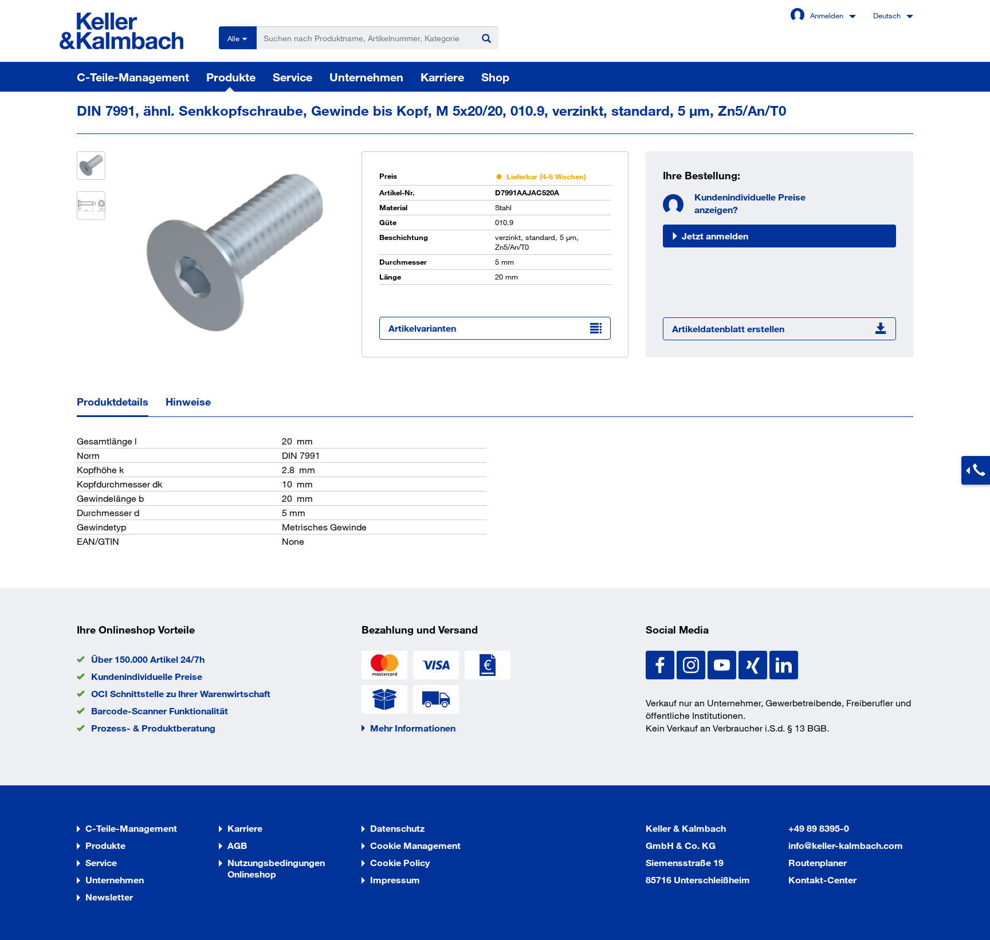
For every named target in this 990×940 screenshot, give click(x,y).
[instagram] (692, 663)
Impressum (395, 879)
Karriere (442, 77)
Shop (495, 77)
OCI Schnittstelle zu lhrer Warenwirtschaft (180, 693)
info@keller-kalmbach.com (845, 845)
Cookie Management (415, 845)
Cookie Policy (400, 862)
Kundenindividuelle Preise (146, 676)
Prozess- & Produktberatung (153, 727)
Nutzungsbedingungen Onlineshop (276, 868)
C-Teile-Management (133, 77)
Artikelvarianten (422, 327)
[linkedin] (783, 663)
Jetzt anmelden (715, 235)
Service (292, 77)
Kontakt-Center (822, 879)
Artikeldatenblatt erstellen (728, 328)
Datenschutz (397, 828)
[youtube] (723, 663)
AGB (237, 845)
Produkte (231, 77)
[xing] (753, 663)
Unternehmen (366, 77)
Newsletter (109, 896)
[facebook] (661, 663)
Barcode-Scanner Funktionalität (159, 710)
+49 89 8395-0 (818, 828)
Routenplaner (817, 862)
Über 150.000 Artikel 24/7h (148, 659)
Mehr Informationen (412, 727)
